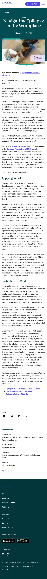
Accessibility (6, 434)
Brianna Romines (19, 146)
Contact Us (6, 519)
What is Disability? (9, 465)
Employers (5, 452)
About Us (5, 498)
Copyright (5, 566)
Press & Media (7, 527)
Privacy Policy (15, 566)
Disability (23, 17)
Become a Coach (8, 503)
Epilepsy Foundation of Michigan (21, 149)
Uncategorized (7, 444)
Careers (5, 523)
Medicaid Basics (8, 447)
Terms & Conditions (28, 566)
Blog (7, 12)
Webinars (5, 507)
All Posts (5, 471)
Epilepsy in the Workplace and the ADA (23, 389)
